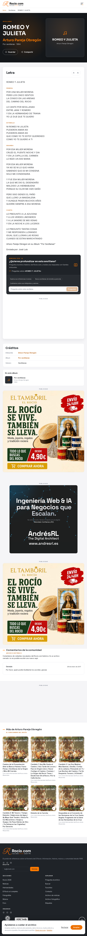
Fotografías (7, 895)
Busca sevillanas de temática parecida (48, 279)
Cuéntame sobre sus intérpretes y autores (24, 283)
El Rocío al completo (10, 891)
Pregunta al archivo (52, 880)
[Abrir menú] (82, 4)
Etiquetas (48, 903)
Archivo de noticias (52, 895)
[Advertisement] (43, 316)
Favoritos (48, 888)
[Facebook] (3, 862)
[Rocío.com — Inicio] (13, 3)
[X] (7, 862)
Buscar (47, 884)
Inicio (4, 10)
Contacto (48, 891)
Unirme (34, 869)
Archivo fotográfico (52, 899)
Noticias (6, 884)
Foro (4, 903)
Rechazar (64, 927)
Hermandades (8, 888)
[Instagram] (10, 862)
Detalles (49, 930)
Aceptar (76, 927)
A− (74, 73)
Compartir (28, 52)
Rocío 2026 (7, 880)
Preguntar (72, 289)
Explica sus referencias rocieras (20, 279)
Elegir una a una (40, 930)
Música (5, 899)
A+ (78, 73)
